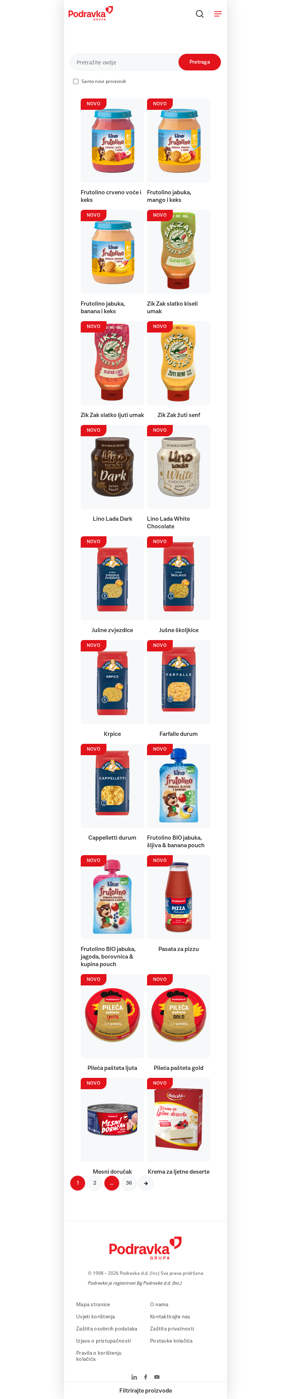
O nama (159, 1304)
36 (129, 1183)
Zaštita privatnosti (172, 1329)
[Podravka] (91, 19)
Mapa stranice (93, 1304)
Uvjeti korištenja (95, 1316)
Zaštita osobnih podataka (107, 1329)
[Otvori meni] (217, 13)
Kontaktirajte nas (170, 1316)
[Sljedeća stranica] (145, 1183)
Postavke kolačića (171, 1341)
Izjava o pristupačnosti (103, 1341)
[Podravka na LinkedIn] (134, 1378)
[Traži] (199, 13)
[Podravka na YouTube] (157, 1378)
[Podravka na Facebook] (145, 1378)
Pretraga (199, 62)
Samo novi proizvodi (103, 81)
